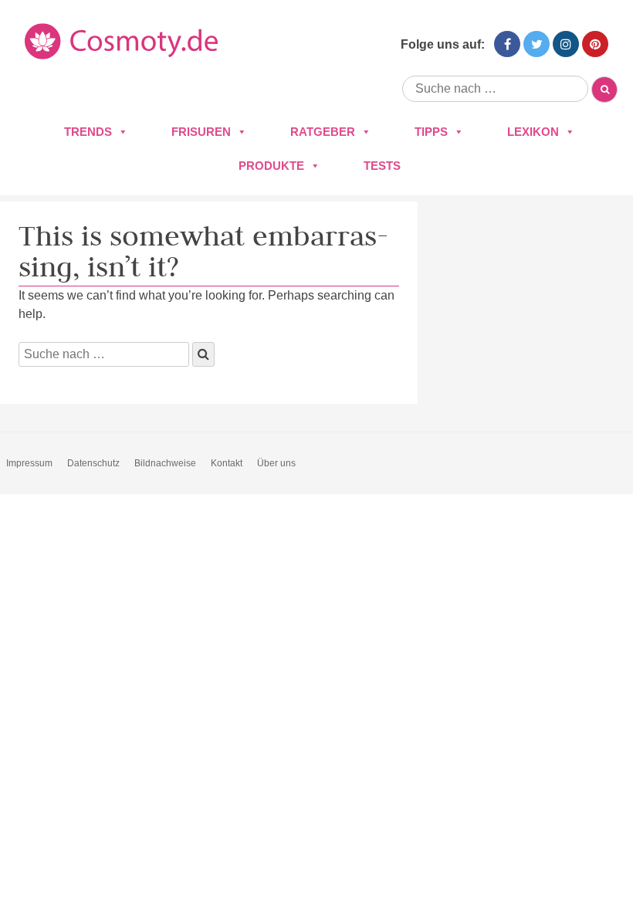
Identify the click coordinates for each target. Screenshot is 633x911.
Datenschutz (93, 463)
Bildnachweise (165, 463)
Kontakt (226, 463)
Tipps (431, 131)
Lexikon (533, 131)
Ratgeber (322, 131)
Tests (382, 165)
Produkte (271, 165)
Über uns (276, 463)
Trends (88, 131)
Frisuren (201, 131)
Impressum (29, 463)
